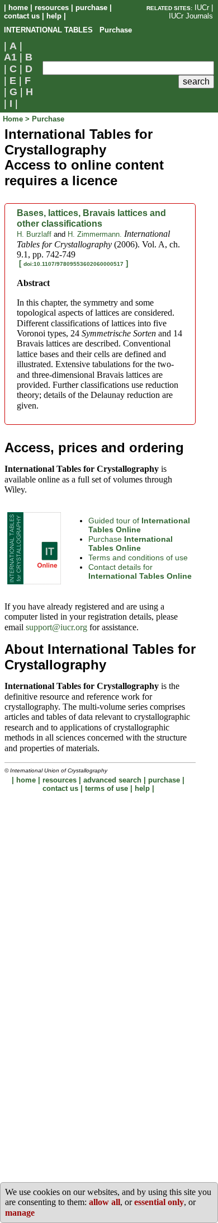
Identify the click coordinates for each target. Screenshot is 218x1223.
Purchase (130, 544)
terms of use (106, 788)
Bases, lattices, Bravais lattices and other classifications (91, 218)
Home (14, 119)
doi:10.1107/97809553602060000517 (73, 264)
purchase (91, 7)
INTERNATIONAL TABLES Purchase (68, 30)
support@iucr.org (56, 627)
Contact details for (140, 572)
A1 (10, 57)
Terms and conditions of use (138, 557)
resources (52, 7)
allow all (104, 1202)
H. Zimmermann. (95, 234)
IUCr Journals (191, 16)
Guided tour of (139, 525)
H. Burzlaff (34, 234)
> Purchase (44, 119)
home (18, 7)
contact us (22, 16)
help (53, 16)
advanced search (112, 780)
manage (20, 1212)
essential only (159, 1202)
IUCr (202, 7)
